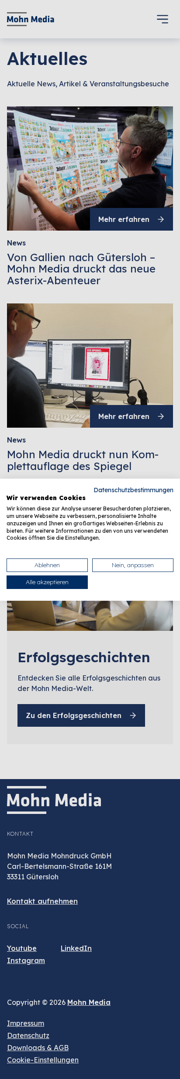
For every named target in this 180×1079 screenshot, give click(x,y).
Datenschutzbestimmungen (133, 489)
